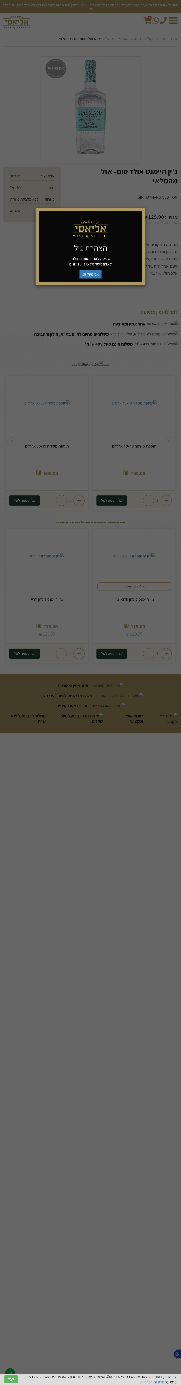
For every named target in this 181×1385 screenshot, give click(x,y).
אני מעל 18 (90, 274)
